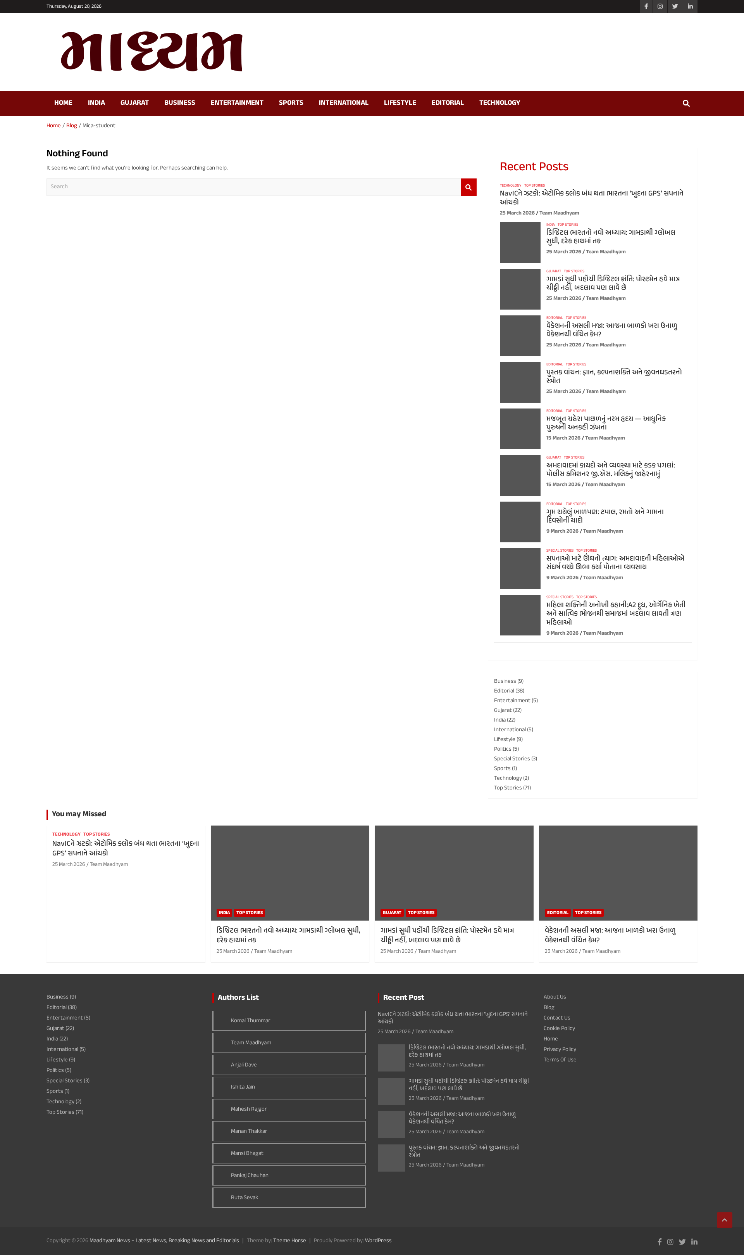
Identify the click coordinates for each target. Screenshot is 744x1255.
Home (63, 103)
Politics (503, 749)
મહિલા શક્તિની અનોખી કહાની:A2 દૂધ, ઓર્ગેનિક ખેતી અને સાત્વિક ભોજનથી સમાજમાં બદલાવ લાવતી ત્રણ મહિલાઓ (615, 614)
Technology (499, 103)
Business (179, 103)
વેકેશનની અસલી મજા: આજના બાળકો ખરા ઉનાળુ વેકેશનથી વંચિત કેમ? (611, 330)
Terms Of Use (560, 1060)
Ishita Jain (243, 1087)
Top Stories (534, 186)
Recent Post (403, 998)
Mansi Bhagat (247, 1153)
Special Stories (560, 551)
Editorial (448, 103)
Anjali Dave (244, 1065)
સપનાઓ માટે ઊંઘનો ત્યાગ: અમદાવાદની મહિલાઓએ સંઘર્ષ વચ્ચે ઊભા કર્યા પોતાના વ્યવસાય (615, 563)
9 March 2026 (562, 531)
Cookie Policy (559, 1028)
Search (469, 187)
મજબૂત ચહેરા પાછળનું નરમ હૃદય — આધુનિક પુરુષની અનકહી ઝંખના (606, 424)
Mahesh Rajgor (249, 1109)
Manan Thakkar (249, 1131)
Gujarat (135, 103)
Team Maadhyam (559, 213)
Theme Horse (289, 1240)
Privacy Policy (560, 1049)
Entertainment (237, 103)
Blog (549, 1007)
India (96, 103)
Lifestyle (400, 103)
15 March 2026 (563, 438)
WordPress (378, 1240)
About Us (555, 997)
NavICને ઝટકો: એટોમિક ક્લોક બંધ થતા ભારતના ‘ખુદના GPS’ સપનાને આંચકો (592, 198)
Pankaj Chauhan (250, 1175)
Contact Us (557, 1018)
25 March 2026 (517, 213)
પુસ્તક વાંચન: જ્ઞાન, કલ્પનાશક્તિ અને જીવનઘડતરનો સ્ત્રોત (614, 377)
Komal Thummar (250, 1020)
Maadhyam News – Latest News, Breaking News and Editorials (164, 1240)
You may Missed (79, 814)
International (344, 103)
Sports (291, 103)
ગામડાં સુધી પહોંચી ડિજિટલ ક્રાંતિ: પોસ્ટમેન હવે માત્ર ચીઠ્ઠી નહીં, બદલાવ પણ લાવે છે (613, 284)
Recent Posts (534, 167)
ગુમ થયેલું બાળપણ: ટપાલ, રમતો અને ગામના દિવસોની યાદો (605, 517)
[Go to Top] (724, 1220)
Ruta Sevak (244, 1197)
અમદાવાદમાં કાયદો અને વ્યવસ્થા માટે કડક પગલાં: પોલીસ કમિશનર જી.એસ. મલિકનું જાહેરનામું (610, 470)
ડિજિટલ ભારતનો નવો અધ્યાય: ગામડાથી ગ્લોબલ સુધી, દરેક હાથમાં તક (610, 237)
